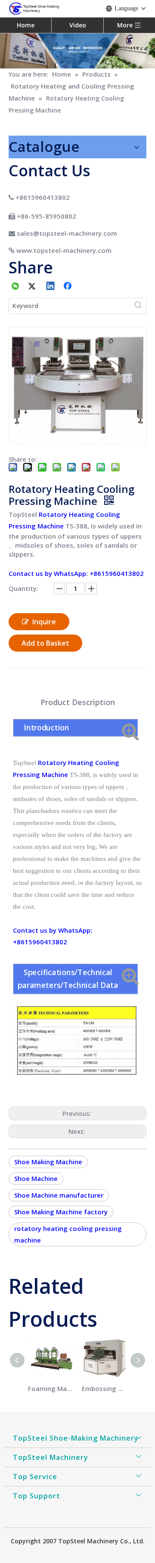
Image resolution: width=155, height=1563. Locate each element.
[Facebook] (68, 287)
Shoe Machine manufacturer (58, 1195)
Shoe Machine (36, 1178)
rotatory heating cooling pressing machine (68, 1234)
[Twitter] (33, 287)
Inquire (44, 621)
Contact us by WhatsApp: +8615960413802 (76, 573)
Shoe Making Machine (48, 1161)
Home (25, 25)
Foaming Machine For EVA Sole (50, 1388)
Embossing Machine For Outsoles (104, 1388)
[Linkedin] (51, 287)
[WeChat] (15, 287)
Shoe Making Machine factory (61, 1211)
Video (77, 25)
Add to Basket (45, 643)
